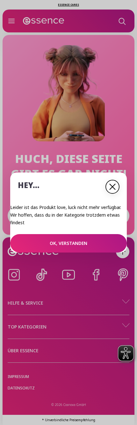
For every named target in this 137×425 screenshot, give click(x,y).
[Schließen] (112, 186)
